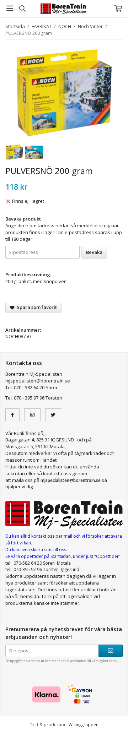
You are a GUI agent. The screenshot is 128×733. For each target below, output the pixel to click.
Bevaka (94, 252)
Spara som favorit (36, 307)
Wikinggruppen (83, 724)
